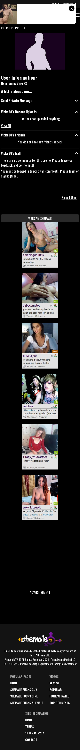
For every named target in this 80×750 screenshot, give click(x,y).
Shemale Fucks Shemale (26, 702)
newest (54, 683)
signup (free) (9, 176)
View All (6, 125)
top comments (59, 702)
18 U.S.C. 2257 (34, 733)
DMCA (29, 720)
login (72, 171)
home (13, 683)
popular (55, 689)
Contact (31, 739)
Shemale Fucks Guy (23, 689)
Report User (69, 197)
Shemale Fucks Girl (24, 696)
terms (29, 726)
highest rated (59, 696)
